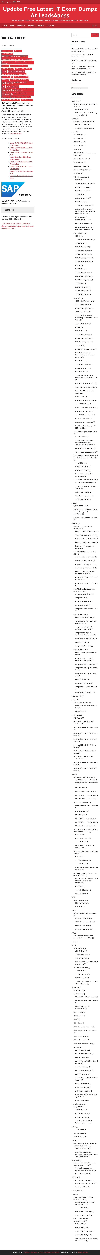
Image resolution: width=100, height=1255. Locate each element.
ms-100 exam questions (83, 1054)
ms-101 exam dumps (82, 1067)
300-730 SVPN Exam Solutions (85, 349)
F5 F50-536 (5, 79)
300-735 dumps (80, 361)
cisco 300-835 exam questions (85, 407)
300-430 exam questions (83, 258)
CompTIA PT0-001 (81, 642)
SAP (3, 86)
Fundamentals (78, 994)
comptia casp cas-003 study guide (86, 583)
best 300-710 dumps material (84, 383)
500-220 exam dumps (82, 492)
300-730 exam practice (82, 334)
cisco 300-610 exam (81, 470)
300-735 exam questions (83, 364)
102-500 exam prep (81, 974)
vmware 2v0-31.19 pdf (82, 1215)
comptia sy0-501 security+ (84, 692)
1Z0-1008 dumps (78, 1133)
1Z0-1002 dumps (78, 1129)
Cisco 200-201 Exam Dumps (84, 448)
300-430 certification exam (84, 240)
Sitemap (41, 26)
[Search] (96, 25)
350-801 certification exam (84, 183)
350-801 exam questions (83, 205)
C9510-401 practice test (83, 929)
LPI (72, 945)
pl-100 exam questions (82, 1091)
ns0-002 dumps (80, 1110)
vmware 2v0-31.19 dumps (83, 1212)
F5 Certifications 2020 (21, 77)
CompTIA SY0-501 (81, 679)
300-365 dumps (78, 142)
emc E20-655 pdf (80, 864)
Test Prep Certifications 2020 (11, 99)
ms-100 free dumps (81, 1057)
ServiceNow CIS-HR (17, 97)
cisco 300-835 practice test (84, 415)
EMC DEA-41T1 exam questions (85, 822)
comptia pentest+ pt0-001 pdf (85, 639)
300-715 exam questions (83, 308)
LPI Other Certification (80, 968)
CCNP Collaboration (80, 177)
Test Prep (28, 97)
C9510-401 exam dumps (83, 918)
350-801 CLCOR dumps (82, 187)
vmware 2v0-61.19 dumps (83, 1231)
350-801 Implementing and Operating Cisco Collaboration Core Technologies (85, 211)
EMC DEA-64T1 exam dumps (84, 792)
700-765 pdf (77, 173)
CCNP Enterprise (78, 233)
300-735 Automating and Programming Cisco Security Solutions (84, 355)
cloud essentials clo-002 (83, 594)
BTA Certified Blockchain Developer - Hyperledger (17, 59)
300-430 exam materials (83, 251)
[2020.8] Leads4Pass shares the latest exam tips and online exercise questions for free (17, 105)
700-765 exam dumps (80, 166)
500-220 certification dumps (84, 483)
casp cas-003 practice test (84, 561)
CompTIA (31, 26)
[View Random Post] (92, 25)
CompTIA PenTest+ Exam (83, 617)
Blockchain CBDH (7, 53)
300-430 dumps (80, 243)
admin (5, 111)
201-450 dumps (80, 951)
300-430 (77, 236)
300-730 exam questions (83, 338)
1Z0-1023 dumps (78, 1137)
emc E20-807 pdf (80, 842)
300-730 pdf (79, 345)
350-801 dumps (80, 194)
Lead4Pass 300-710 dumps (84, 422)
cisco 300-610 (79, 463)
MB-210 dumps (78, 1012)
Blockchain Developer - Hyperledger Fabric (15, 56)
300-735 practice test (82, 368)
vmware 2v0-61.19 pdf (82, 1235)
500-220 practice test (82, 499)
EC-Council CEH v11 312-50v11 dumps (85, 727)
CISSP (75, 942)
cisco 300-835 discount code (84, 400)
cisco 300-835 (79, 397)
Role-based (77, 1047)
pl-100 (75, 1019)
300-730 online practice (83, 342)
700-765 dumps (78, 162)
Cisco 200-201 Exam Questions (85, 452)
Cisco (12, 26)
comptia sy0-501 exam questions (86, 687)
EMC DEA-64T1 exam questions (85, 795)
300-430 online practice (83, 262)
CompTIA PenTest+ (79, 614)
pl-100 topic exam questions (82, 1043)
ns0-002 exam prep (81, 1113)
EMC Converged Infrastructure (83, 777)
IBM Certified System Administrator (84, 913)
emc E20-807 (79, 834)
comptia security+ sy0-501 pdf (85, 664)
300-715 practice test (82, 324)
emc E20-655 (79, 856)
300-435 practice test (82, 291)
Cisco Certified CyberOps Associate (85, 432)
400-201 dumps (78, 145)
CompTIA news (76, 696)
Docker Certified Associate (16, 71)
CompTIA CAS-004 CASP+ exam (85, 531)
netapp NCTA (77, 1107)
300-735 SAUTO (80, 372)
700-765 (76, 149)
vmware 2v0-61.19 (81, 1228)
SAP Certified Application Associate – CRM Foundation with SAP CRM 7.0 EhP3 (86, 1154)
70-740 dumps (78, 990)
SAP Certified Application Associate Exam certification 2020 (14, 93)
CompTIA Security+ (79, 649)
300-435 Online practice (83, 280)
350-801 (77, 180)
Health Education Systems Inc (20, 79)
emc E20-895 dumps (82, 890)
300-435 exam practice (82, 272)
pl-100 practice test (81, 1100)
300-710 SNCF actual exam (84, 301)
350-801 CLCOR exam (82, 191)
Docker (4, 71)
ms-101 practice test (82, 1084)
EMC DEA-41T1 (80, 815)
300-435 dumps (80, 269)
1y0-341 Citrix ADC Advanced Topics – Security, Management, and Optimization (85, 512)
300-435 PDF (79, 283)
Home (5, 26)
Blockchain (17, 51)
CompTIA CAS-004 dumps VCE (85, 539)
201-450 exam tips (81, 958)
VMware (74, 1194)
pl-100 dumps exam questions (83, 1027)
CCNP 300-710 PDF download (85, 387)
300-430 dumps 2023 (82, 247)
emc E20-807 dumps (82, 838)
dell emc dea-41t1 (81, 811)
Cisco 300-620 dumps (82, 224)
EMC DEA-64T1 (80, 788)
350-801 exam (79, 202)
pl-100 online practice (80, 1040)
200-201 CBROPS (80, 437)
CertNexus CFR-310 (8, 68)
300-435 (77, 265)
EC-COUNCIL (75, 715)
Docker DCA (5, 77)
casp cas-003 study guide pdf (84, 564)
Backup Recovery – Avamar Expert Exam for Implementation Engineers (86, 880)
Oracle (73, 1127)
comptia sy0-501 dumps (83, 683)
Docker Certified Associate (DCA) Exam (14, 74)
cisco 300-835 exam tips (83, 411)
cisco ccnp (77, 298)
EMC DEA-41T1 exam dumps (84, 818)
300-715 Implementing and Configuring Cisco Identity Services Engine (86, 318)
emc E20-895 (79, 886)
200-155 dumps (78, 138)
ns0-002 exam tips (81, 1117)
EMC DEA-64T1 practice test (84, 799)
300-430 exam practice (82, 254)
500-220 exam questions (83, 496)
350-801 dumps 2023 (82, 198)
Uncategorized (76, 1190)
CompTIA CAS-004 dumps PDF (85, 535)
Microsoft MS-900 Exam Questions (86, 1000)
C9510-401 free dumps (82, 925)
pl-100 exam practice (80, 1036)
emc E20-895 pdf (80, 894)
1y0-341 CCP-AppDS (79, 506)
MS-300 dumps (78, 1016)
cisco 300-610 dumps (82, 467)
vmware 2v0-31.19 (81, 1208)
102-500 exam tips (81, 978)
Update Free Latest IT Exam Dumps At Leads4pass (50, 12)
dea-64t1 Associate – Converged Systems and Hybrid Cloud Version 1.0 (86, 782)
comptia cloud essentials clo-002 (86, 609)
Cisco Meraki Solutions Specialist (84, 480)
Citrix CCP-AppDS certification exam (85, 518)
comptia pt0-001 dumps (83, 646)
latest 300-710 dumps (82, 418)
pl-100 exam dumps (81, 1087)
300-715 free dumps (81, 312)
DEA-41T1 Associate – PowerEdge (86, 805)
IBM (72, 910)
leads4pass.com (15, 134)
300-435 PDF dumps (81, 287)
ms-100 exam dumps (82, 1050)
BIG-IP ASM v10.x (7, 51)
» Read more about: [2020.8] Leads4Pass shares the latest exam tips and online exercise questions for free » (17, 226)
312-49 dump (77, 718)
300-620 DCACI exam (82, 220)
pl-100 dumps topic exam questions (85, 1030)
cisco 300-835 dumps (82, 404)
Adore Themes (83, 1252)
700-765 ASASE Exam (80, 159)
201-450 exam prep (81, 955)
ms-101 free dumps (81, 1074)
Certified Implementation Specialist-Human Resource (15, 62)
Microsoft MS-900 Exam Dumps (85, 997)
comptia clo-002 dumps (83, 601)
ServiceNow (5, 97)
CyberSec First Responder (23, 68)
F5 (12, 77)
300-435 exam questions (83, 276)
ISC (72, 933)
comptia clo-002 (80, 598)
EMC (73, 774)
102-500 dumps (80, 971)
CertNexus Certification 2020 (18, 66)
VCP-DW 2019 (79, 1224)
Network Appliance (77, 1104)
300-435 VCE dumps (81, 294)
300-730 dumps (80, 331)
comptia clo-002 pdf (81, 605)
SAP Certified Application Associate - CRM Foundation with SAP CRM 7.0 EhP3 (14, 89)
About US (50, 26)
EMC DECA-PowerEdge (80, 802)
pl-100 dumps (77, 1023)
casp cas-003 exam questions (85, 557)
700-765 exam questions (81, 170)
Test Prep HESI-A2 (27, 99)
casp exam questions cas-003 (85, 568)
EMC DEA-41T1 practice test (84, 826)
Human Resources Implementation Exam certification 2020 (14, 83)
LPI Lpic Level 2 (78, 948)
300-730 (77, 327)
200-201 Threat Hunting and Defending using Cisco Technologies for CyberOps (84, 443)
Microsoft (21, 26)
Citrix (73, 503)
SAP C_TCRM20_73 (12, 86)
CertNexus (5, 66)
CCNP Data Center (79, 217)
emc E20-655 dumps (82, 860)
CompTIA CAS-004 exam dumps (85, 542)
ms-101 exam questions (83, 1070)
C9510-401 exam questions (84, 922)
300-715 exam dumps (82, 305)
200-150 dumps (78, 135)
